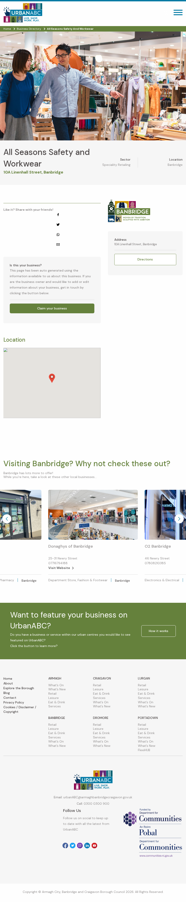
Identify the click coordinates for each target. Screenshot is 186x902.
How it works (158, 631)
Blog (6, 693)
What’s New (57, 689)
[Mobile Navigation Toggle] (178, 13)
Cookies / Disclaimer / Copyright (19, 709)
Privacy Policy (13, 702)
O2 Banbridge (158, 546)
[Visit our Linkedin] (87, 845)
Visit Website (59, 568)
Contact (9, 698)
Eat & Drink (56, 702)
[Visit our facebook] (65, 845)
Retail (52, 693)
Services (54, 706)
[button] (52, 378)
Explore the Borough (18, 688)
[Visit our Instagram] (80, 845)
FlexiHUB (144, 750)
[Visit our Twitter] (72, 845)
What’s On (56, 685)
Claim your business (52, 308)
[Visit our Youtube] (94, 845)
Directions (145, 259)
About (8, 683)
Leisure (53, 698)
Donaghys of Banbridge (70, 546)
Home (7, 678)
